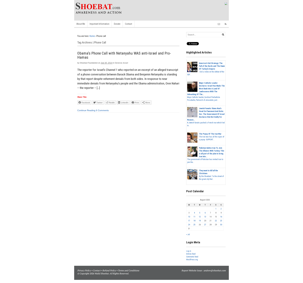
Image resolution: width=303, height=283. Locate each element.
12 (200, 217)
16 (221, 217)
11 (194, 217)
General (118, 63)
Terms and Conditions (128, 270)
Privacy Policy (84, 270)
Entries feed (191, 254)
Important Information (99, 24)
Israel (125, 63)
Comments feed (192, 257)
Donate (117, 24)
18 (194, 221)
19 (200, 221)
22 (216, 221)
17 (189, 221)
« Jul (188, 234)
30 (221, 225)
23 (221, 221)
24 (189, 225)
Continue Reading (86, 110)
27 (205, 225)
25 (194, 225)
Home (92, 36)
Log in (188, 251)
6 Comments (102, 110)
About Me (80, 24)
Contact (128, 24)
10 (189, 217)
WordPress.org (192, 259)
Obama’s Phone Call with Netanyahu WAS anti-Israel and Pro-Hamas (124, 55)
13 (205, 217)
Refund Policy (109, 270)
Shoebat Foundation (89, 63)
